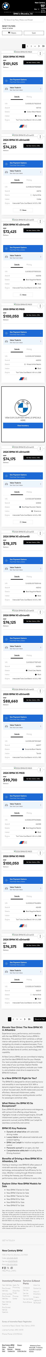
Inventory (7, 1280)
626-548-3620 (12, 1258)
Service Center (28, 1299)
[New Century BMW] (17, 6)
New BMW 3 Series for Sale (18, 1190)
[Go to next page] (39, 46)
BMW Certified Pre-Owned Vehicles (7, 1296)
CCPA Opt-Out (21, 1351)
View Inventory (23, 425)
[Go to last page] (43, 46)
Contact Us (37, 1288)
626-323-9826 (11, 1264)
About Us (36, 1285)
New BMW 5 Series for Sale (18, 1193)
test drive (21, 1070)
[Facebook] (2, 1268)
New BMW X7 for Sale (15, 1205)
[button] (40, 53)
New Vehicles (7, 1285)
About (36, 1280)
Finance (17, 1280)
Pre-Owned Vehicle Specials (6, 1309)
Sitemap (10, 1349)
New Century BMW (8, 1345)
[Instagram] (5, 1268)
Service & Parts (28, 1282)
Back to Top (40, 1019)
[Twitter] (8, 1268)
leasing (5, 1067)
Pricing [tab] (29, 97)
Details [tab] (17, 97)
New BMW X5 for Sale (15, 1202)
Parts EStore (27, 1302)
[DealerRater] (11, 1268)
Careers (36, 1297)
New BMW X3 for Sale (15, 1199)
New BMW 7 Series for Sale (18, 1196)
